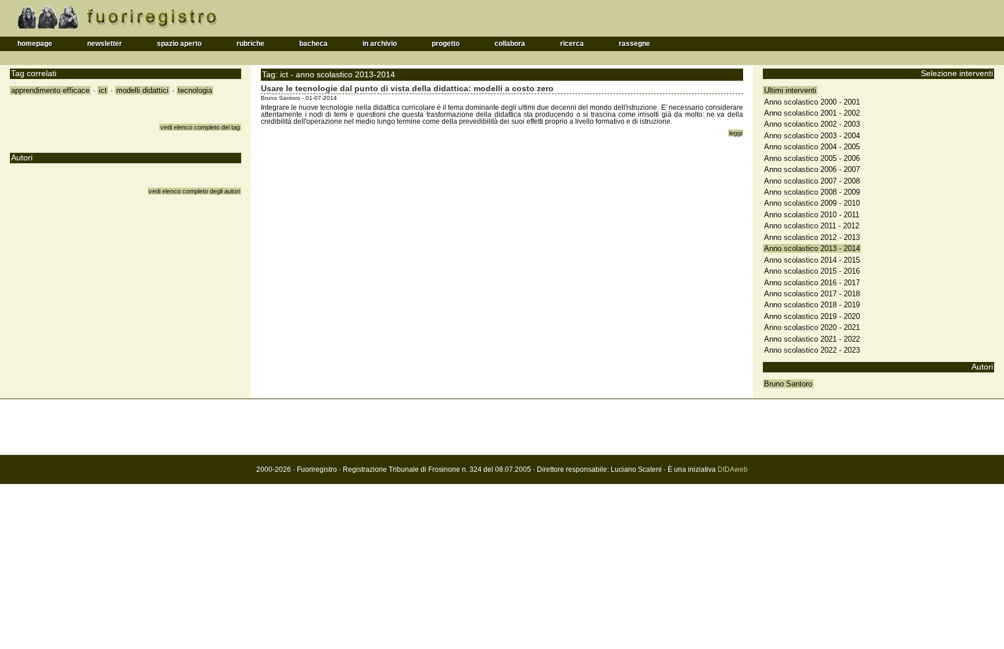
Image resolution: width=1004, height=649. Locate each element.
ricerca (572, 43)
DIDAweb (733, 469)
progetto (446, 43)
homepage (34, 43)
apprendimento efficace (50, 90)
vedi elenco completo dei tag (200, 127)
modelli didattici (142, 90)
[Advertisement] (502, 427)
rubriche (250, 43)
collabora (509, 43)
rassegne (634, 43)
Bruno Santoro (788, 383)
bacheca (313, 43)
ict (103, 90)
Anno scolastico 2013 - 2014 (812, 248)
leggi (735, 133)
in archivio (380, 43)
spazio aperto (179, 43)
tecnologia (195, 90)
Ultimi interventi (790, 90)
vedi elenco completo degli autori (194, 191)
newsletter (104, 43)
